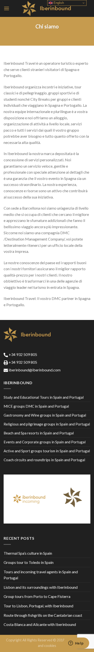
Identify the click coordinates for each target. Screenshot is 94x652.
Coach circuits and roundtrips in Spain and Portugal (44, 460)
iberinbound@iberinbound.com (34, 370)
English (58, 3)
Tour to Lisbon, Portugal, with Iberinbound (38, 605)
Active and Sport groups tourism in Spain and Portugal (47, 451)
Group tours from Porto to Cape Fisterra (37, 596)
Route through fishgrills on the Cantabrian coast (43, 615)
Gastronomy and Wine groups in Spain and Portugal (45, 415)
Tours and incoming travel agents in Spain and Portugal (41, 574)
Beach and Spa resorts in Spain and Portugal (39, 433)
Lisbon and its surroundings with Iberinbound (41, 587)
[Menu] (6, 8)
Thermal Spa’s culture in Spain (28, 553)
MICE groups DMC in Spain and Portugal (36, 406)
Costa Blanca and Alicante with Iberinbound (40, 624)
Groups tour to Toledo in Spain (29, 562)
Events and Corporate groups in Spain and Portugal (45, 442)
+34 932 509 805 (22, 354)
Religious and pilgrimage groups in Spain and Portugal (47, 424)
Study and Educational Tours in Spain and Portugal (44, 397)
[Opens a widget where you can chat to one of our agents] (76, 644)
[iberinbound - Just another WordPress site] (47, 8)
